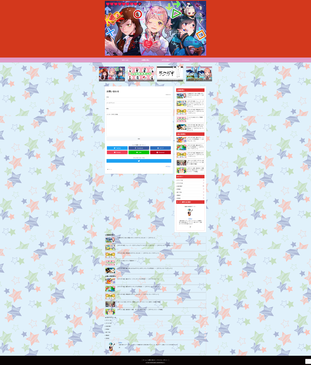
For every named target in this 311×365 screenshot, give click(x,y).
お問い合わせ (151, 360)
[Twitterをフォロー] (139, 161)
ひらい (190, 219)
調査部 (190, 195)
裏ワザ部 (190, 192)
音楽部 (190, 198)
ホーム (144, 360)
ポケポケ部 (190, 183)
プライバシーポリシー (162, 360)
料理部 (190, 189)
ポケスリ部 (190, 180)
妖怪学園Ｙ (190, 186)
